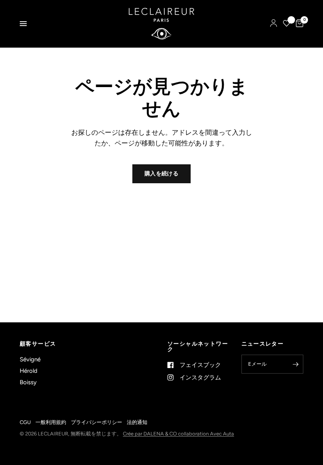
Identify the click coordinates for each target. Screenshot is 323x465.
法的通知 (137, 422)
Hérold (28, 370)
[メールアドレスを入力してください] (295, 364)
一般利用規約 (50, 422)
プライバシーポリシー (96, 422)
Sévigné (30, 359)
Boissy (28, 382)
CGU (25, 422)
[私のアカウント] (273, 23)
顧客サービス (38, 344)
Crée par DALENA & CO (150, 434)
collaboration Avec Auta (206, 434)
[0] (298, 23)
